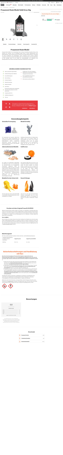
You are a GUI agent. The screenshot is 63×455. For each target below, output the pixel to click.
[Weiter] (37, 25)
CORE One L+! (40, 0)
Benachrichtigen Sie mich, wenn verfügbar (50, 13)
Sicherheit (19, 44)
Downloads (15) (34, 44)
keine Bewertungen (36, 12)
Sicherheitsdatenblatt (25, 341)
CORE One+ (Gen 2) (34, 0)
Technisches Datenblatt (25, 338)
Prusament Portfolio (25, 335)
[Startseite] (1, 7)
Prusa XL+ (29, 0)
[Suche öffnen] (49, 2)
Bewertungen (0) (26, 44)
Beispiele (4, 44)
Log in (7, 315)
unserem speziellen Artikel (7, 224)
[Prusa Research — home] (2, 5)
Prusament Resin (5, 7)
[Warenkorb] (61, 2)
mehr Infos (43, 15)
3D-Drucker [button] (8, 4)
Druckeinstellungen (12, 44)
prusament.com (21, 257)
